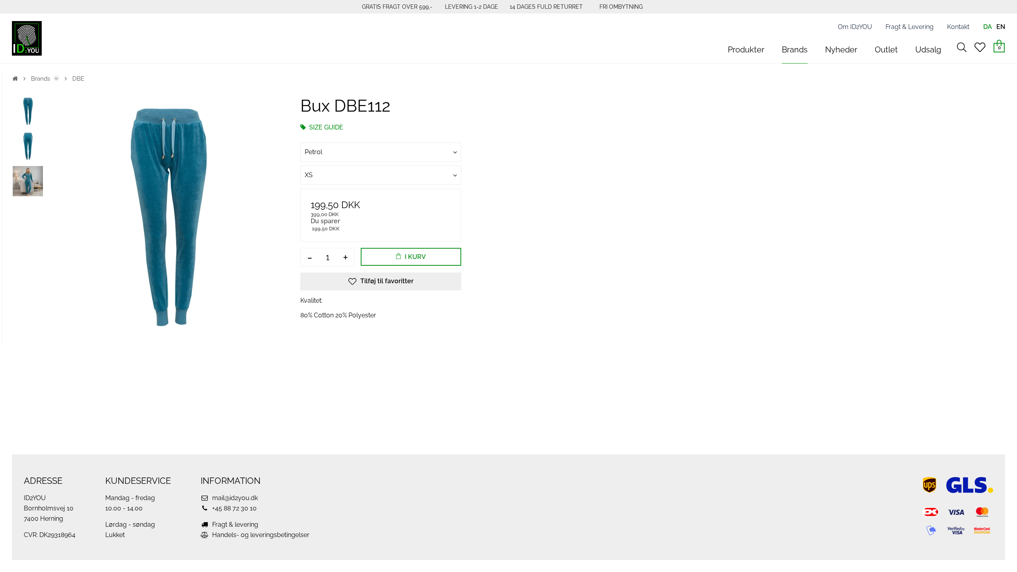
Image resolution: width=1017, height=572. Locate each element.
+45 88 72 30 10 (234, 508)
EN (1000, 27)
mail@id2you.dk (234, 498)
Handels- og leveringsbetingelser (260, 535)
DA (987, 27)
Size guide (325, 127)
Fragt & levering (234, 524)
